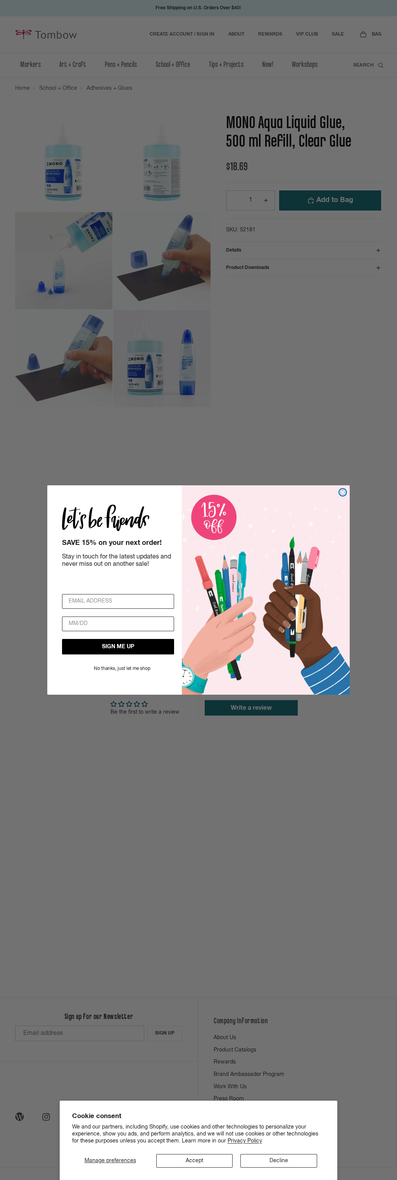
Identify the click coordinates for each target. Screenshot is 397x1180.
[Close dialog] (343, 492)
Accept (194, 1160)
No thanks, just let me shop (122, 668)
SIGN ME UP (118, 646)
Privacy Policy (245, 1141)
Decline (278, 1160)
